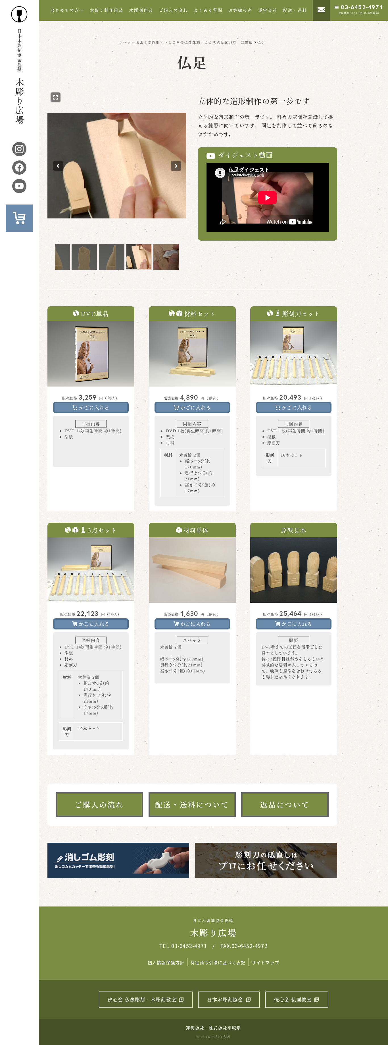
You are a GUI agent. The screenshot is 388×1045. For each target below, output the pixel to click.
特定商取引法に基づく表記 (217, 962)
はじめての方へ (67, 10)
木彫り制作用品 (107, 10)
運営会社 (268, 10)
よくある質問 (208, 10)
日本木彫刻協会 (225, 999)
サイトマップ (265, 962)
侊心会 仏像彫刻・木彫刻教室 (142, 999)
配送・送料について (192, 804)
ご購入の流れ (173, 10)
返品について (285, 804)
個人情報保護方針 (166, 962)
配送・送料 (295, 10)
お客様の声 (240, 10)
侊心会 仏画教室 (293, 999)
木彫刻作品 (141, 10)
